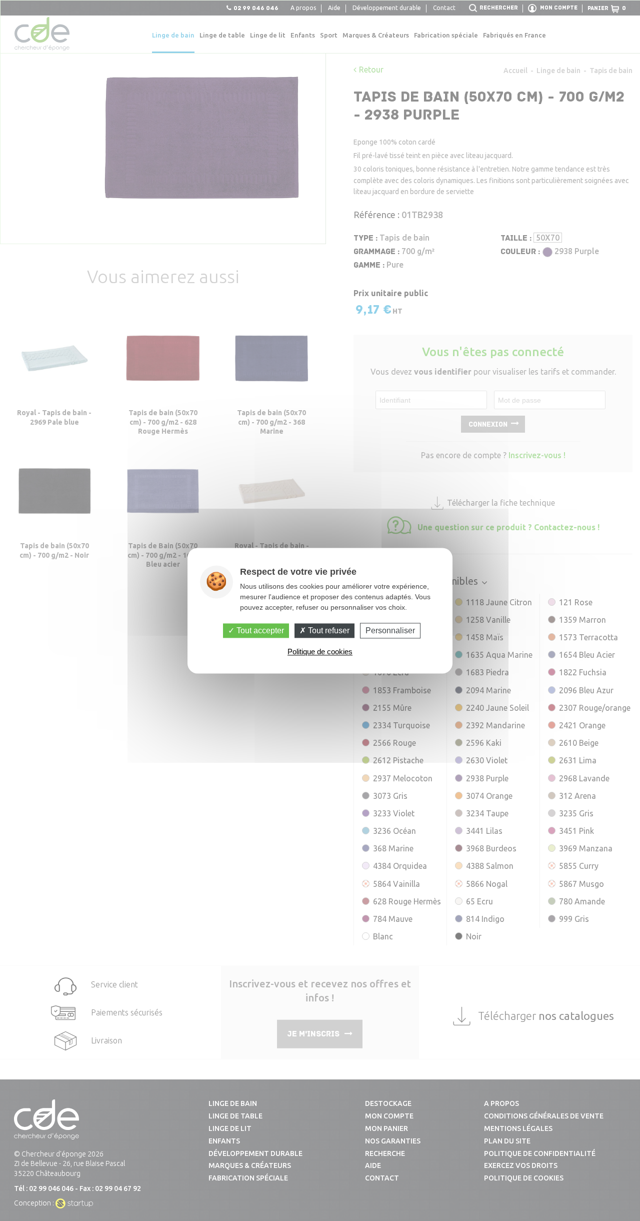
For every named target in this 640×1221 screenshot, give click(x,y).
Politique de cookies (320, 651)
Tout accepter (259, 630)
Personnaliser (390, 630)
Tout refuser (328, 630)
